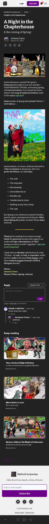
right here (19, 95)
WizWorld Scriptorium (12, 12)
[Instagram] (24, 502)
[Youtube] (18, 502)
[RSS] (31, 502)
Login (21, 3)
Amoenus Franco (18, 38)
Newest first (35, 285)
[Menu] (45, 3)
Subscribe (33, 3)
